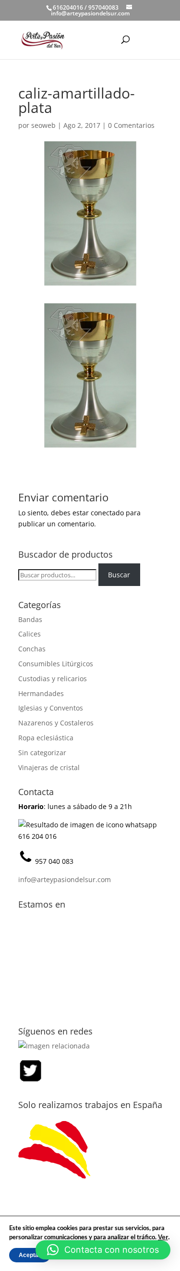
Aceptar (30, 1255)
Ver (163, 1237)
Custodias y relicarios (52, 678)
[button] (103, 1249)
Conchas (32, 648)
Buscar (119, 574)
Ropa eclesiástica (45, 737)
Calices (29, 633)
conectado (107, 512)
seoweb (43, 125)
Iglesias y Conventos (50, 707)
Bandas (30, 619)
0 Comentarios (131, 125)
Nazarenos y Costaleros (56, 722)
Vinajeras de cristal (49, 767)
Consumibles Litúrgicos (55, 663)
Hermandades (41, 693)
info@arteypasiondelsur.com (64, 879)
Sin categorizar (42, 752)
